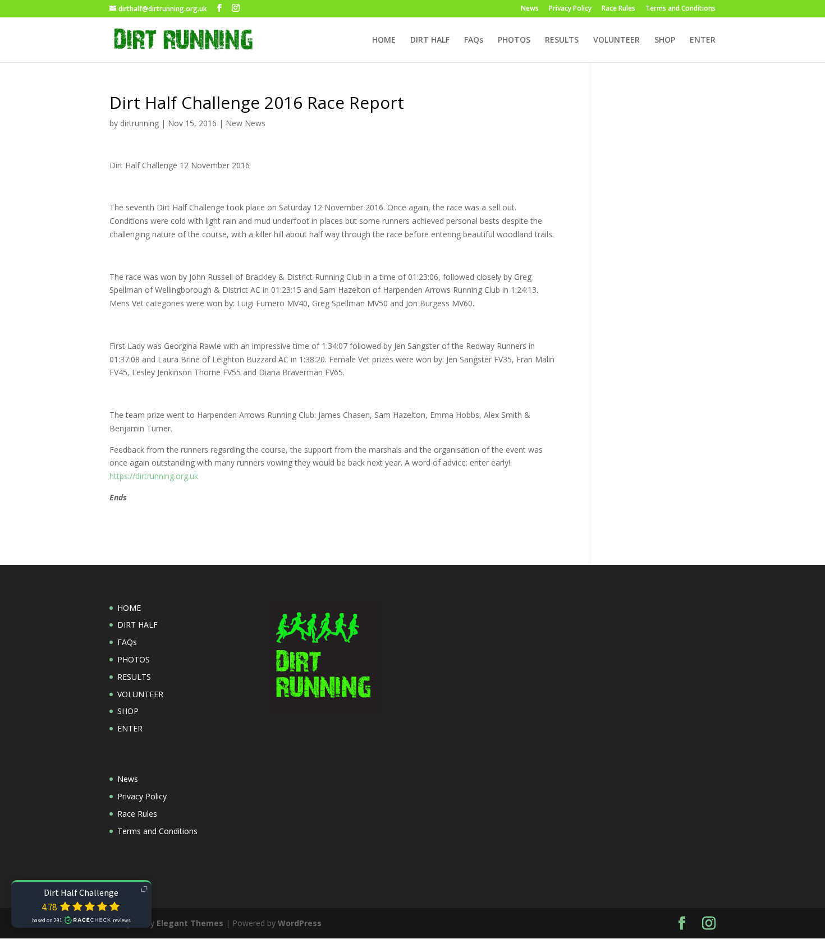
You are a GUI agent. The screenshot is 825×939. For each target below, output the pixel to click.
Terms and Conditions (680, 9)
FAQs (473, 40)
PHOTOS (514, 40)
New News (245, 123)
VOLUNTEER (616, 40)
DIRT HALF (430, 40)
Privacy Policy (570, 9)
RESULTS (562, 40)
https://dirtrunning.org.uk (153, 476)
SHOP (664, 40)
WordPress (300, 923)
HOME (384, 40)
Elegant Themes (190, 923)
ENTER (703, 40)
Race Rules (618, 9)
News (530, 9)
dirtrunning (139, 123)
